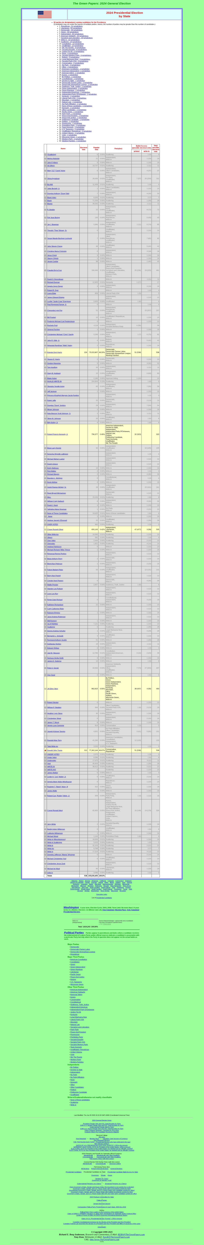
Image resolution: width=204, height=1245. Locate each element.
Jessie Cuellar (52, 261)
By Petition (74, 1067)
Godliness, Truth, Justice (79, 1005)
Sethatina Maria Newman (56, 509)
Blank (49, 201)
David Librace (52, 464)
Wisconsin (114, 891)
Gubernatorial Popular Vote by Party (102, 1127)
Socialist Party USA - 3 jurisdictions (75, 61)
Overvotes (51, 544)
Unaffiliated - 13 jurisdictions (72, 46)
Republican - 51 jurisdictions (72, 26)
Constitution (75, 962)
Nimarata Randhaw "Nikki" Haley (59, 345)
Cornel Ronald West (55, 810)
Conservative (75, 1000)
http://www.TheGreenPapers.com (104, 1239)
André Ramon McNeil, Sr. (56, 487)
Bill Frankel (51, 317)
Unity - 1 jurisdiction (69, 135)
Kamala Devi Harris (54, 352)
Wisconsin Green (76, 984)
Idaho (106, 882)
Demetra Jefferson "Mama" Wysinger (61, 855)
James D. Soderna (54, 661)
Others (49, 537)
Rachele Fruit (52, 325)
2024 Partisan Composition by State (102, 1197)
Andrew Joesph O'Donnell (57, 520)
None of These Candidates (57, 513)
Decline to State (76, 1070)
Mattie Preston (52, 585)
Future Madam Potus (55, 570)
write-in (50, 873)
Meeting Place (120, 910)
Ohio (113, 887)
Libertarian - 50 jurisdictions (71, 28)
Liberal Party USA (77, 1020)
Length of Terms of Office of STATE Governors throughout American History (101, 1215)
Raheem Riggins (53, 613)
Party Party (74, 1030)
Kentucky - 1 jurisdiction (71, 96)
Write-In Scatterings (54, 842)
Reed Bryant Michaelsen (56, 493)
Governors (95, 1175)
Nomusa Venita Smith (55, 658)
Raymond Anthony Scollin (57, 640)
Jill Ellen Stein (52, 689)
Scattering (51, 627)
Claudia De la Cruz (54, 270)
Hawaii (100, 882)
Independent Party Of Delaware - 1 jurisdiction (79, 94)
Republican (74, 954)
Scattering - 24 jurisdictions (71, 42)
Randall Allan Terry (54, 740)
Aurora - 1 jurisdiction (70, 75)
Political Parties (74, 932)
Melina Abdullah (53, 159)
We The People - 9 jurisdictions (73, 48)
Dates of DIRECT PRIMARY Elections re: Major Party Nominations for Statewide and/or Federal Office (102, 1213)
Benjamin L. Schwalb (55, 636)
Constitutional (75, 1002)
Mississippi (75, 886)
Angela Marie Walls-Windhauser (59, 782)
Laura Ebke (51, 293)
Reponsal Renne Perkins (56, 554)
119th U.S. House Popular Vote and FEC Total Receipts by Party (101, 1128)
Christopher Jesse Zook (56, 864)
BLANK (50, 185)
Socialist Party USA (77, 1042)
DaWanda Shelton (54, 644)
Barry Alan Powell (54, 576)
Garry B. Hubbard (54, 373)
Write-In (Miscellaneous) (56, 839)
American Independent (79, 990)
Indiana (118, 882)
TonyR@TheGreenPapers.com (116, 1237)
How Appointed (108, 910)
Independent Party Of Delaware (82, 1010)
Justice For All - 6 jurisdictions (73, 51)
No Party (73, 1075)
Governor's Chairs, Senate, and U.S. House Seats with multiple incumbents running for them (102, 1192)
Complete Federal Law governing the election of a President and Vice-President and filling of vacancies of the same (101, 1223)
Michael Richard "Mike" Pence (58, 550)
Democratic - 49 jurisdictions (71, 30)
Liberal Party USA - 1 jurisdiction (74, 98)
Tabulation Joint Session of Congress (115, 1138)
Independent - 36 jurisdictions (72, 34)
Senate (103, 1175)
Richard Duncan (53, 282)
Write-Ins (50, 849)
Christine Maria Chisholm (56, 251)
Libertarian (74, 972)
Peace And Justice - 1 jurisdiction (74, 118)
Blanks (49, 204)
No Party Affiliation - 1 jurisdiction (74, 104)
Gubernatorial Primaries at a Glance (89, 1183)
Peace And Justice (77, 977)
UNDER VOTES (53, 754)
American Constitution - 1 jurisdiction (76, 69)
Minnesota (125, 884)
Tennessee (117, 889)
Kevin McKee (52, 482)
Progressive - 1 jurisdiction (72, 123)
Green (72, 964)
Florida (87, 882)
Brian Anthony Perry (54, 559)
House (110, 1175)
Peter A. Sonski (53, 668)
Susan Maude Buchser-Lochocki (59, 238)
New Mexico (76, 887)
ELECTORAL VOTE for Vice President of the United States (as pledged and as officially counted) (101, 1150)
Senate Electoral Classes (101, 1203)
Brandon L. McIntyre (54, 478)
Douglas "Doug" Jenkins (56, 405)
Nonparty (73, 1082)
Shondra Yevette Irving (55, 386)
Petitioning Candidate (78, 1092)
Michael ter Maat (53, 869)
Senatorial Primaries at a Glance (116, 1183)
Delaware (128, 881)
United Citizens (76, 1052)
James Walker (52, 773)
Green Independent (77, 967)
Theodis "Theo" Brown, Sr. (57, 230)
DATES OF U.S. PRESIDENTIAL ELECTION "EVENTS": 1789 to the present (102, 1145)
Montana (91, 886)
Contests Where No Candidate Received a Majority (102, 1132)
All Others (51, 166)
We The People (76, 1057)
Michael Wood (52, 836)
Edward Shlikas (53, 648)
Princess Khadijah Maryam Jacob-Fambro (63, 395)
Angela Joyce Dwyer (55, 286)
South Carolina (96, 889)
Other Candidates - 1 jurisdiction (74, 110)
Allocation (102, 1137)
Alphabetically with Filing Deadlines (108, 1155)
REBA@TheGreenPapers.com (131, 1234)
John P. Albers (52, 163)
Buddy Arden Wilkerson (56, 829)
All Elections (85, 1168)
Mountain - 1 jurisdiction (71, 100)
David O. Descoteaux (55, 279)
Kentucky (76, 884)
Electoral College (115, 1163)
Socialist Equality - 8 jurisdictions (74, 50)
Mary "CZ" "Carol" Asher (56, 171)
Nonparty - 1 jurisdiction (71, 108)
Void (49, 764)
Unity (72, 1055)
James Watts (52, 791)
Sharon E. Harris (53, 359)
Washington (95, 891)
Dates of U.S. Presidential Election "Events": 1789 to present (102, 1218)
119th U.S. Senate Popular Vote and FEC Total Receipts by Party (102, 1125)
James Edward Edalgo (55, 297)
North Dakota (105, 887)
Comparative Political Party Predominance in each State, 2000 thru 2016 (102, 1207)
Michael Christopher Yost (56, 859)
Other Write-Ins (53, 534)
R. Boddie (51, 210)
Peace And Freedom (78, 1032)
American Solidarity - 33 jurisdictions (74, 36)
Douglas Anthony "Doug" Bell (58, 194)
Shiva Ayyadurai (53, 179)
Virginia (87, 891)
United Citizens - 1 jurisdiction (73, 133)
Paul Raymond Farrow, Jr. (57, 304)
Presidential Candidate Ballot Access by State (123, 1172)
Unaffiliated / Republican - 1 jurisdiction (77, 131)
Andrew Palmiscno (54, 547)
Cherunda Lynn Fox (54, 310)
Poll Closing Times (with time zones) (102, 1158)
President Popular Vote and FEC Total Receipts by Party (102, 1123)
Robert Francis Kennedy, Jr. (57, 434)
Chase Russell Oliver (55, 529)
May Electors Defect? (102, 1143)
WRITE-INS (51, 770)
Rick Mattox (51, 471)
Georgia (94, 882)
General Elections (116, 1168)
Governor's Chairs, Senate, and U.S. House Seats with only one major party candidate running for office (102, 1193)
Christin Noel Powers (55, 581)
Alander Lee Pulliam (55, 589)
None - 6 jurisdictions (70, 53)
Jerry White (51, 824)
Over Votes (51, 541)
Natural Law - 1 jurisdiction (72, 102)
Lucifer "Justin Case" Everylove (59, 301)
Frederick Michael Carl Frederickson (61, 321)
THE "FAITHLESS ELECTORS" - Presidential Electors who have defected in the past (101, 1142)
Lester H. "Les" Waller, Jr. (56, 777)
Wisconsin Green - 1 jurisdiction (74, 137)
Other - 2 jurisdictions (70, 67)
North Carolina (95, 887)
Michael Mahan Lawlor (56, 459)
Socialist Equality (76, 1040)
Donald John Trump (54, 750)
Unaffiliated (74, 1095)
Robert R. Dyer (53, 290)
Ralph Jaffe (51, 400)
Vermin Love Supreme (55, 726)
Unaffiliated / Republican (79, 1050)
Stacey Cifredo (52, 258)
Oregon (128, 887)
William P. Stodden (54, 707)
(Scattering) (51, 155)
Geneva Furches (53, 329)
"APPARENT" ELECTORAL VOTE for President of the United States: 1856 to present (101, 1147)
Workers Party (75, 1060)
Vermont (80, 891)
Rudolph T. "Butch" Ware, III (57, 787)
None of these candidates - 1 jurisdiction (77, 106)
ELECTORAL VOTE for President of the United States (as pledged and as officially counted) (102, 1148)
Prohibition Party (76, 1037)
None (49, 516)
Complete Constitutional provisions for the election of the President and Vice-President (102, 1222)
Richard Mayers (53, 474)
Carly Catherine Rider (55, 609)
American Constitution (78, 959)
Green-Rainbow (76, 969)
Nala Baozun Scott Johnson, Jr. (59, 413)
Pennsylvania (74, 889)
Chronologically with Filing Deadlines (109, 1157)
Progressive (75, 1035)
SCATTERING (52, 624)
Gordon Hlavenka (54, 363)
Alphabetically (88, 1155)
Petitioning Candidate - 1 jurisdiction (75, 120)
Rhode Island (85, 889)
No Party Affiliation (77, 1077)
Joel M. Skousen (53, 653)
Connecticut (119, 881)
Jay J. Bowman (53, 225)
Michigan (118, 884)
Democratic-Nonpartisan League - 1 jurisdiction (80, 85)
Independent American (79, 1007)
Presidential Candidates (104, 898)
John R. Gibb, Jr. (53, 340)
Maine (91, 884)
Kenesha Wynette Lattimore (57, 454)
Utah (130, 889)
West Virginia (105, 891)
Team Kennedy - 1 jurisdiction (73, 127)
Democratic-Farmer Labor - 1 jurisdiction (77, 83)
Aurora (72, 997)
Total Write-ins (52, 746)
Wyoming (123, 891)
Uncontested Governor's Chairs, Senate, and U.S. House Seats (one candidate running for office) (102, 1190)
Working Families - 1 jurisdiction (74, 141)
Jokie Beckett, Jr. (53, 189)
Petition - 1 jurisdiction (70, 121)
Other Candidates (77, 1087)
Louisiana (84, 884)
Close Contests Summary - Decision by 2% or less (102, 1130)
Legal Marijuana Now (78, 1017)
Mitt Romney (52, 621)
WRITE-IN (51, 767)
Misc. (49, 497)
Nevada (106, 886)
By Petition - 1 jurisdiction (71, 77)
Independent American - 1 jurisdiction (76, 92)
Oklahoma (120, 887)
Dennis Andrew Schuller (56, 631)
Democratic (74, 947)
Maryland (98, 884)
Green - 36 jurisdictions (70, 32)
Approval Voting (76, 995)
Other (72, 1085)
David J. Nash (52, 505)
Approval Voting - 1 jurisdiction (73, 73)
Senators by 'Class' (101, 1178)
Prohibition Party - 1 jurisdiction (73, 125)
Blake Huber (52, 378)
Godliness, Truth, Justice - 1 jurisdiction (76, 86)
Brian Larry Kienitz (54, 448)
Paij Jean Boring (53, 218)
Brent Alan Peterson (54, 564)
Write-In (50, 845)
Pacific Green (75, 974)
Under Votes (52, 757)
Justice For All (75, 1012)
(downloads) (102, 1227)
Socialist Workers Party (79, 1045)
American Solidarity (77, 992)
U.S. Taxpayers (76, 982)
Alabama (74, 881)
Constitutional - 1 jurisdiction (72, 79)
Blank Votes (51, 198)
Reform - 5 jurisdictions (70, 57)
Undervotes (51, 760)
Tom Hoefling (52, 367)
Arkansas (95, 881)
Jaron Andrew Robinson (56, 617)
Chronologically (88, 1157)
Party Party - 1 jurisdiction (71, 114)
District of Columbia (76, 882)
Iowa (123, 882)
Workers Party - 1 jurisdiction (73, 139)
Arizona (87, 881)
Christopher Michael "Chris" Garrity (60, 334)
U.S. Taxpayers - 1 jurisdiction (73, 129)
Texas (125, 889)
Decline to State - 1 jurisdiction (73, 81)
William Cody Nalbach (55, 501)
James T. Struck (53, 722)
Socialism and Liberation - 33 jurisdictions (77, 38)
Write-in (50, 852)
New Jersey (127, 886)
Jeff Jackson (52, 391)
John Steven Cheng (54, 246)
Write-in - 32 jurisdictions (70, 40)
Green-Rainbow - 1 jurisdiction (73, 90)
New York (85, 887)
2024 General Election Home (101, 1120)
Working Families (77, 1062)
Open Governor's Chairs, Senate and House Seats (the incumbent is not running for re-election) (102, 1187)
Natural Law (75, 1025)
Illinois (112, 882)
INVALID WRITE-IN (54, 381)
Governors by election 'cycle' (102, 1180)
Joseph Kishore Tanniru (56, 731)
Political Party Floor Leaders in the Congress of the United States (102, 1212)
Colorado (111, 881)
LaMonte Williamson (55, 833)
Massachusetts (108, 884)
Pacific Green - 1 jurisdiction (72, 112)
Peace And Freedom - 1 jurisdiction (75, 116)
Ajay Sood (51, 675)
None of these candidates (80, 1100)
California (103, 881)
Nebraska (98, 886)
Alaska (81, 881)
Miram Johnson (53, 409)
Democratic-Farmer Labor (80, 949)
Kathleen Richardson (55, 605)
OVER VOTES (52, 524)
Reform (73, 979)
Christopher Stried (54, 718)
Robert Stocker (53, 702)
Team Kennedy (76, 1047)
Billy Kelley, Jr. (52, 423)
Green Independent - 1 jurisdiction (75, 88)
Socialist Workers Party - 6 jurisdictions (76, 55)
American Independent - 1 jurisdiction (76, 71)
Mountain (74, 1022)
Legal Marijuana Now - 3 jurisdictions (76, 59)
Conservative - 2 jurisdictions (73, 63)
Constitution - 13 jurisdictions (73, 44)
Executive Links (101, 894)
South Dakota (107, 889)
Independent (75, 1072)
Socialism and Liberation (79, 1027)
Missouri (83, 886)
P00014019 (107, 924)
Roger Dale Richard (54, 600)
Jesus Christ (52, 255)
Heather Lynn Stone (54, 713)
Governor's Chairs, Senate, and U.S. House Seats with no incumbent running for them (102, 1188)
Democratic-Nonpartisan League (82, 952)
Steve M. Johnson (54, 418)
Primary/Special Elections (99, 1168)
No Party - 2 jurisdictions (71, 65)
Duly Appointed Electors (102, 1140)
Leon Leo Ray (52, 594)
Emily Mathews (53, 468)
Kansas (129, 882)
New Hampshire (115, 886)
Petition (73, 1090)
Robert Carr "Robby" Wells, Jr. (58, 796)
